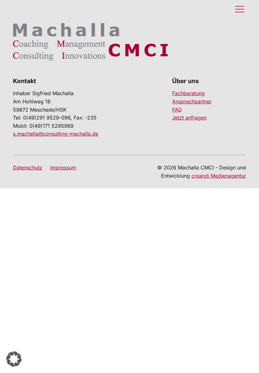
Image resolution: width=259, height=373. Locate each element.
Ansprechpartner (192, 101)
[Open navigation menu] (240, 9)
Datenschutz (27, 167)
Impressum (63, 167)
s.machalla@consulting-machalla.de (55, 134)
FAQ (177, 110)
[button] (14, 359)
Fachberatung (188, 93)
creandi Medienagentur (218, 176)
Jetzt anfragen (189, 117)
